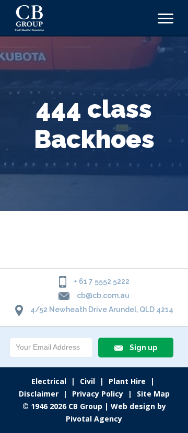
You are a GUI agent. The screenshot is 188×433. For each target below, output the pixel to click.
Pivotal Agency (94, 419)
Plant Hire (127, 381)
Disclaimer (38, 394)
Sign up (142, 347)
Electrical (48, 381)
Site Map (153, 394)
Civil (87, 381)
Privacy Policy (97, 394)
